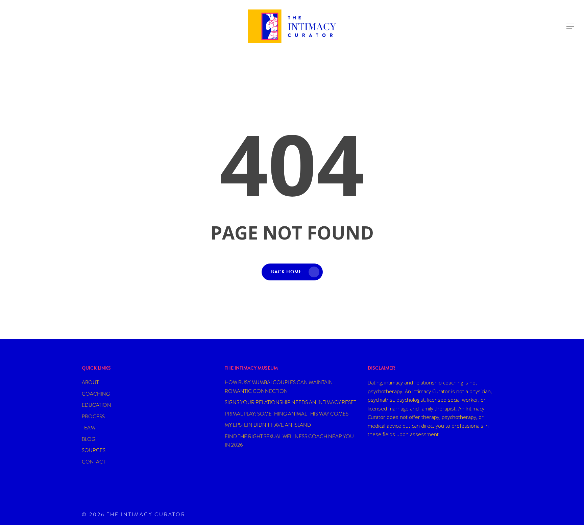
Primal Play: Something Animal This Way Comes (286, 413)
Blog (88, 439)
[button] (570, 26)
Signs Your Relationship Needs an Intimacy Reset (290, 402)
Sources (93, 450)
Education (96, 405)
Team (88, 427)
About (90, 382)
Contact (93, 461)
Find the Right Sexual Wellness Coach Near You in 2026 (289, 441)
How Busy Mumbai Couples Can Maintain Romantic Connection (279, 387)
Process (93, 416)
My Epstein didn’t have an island (268, 425)
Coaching (96, 394)
